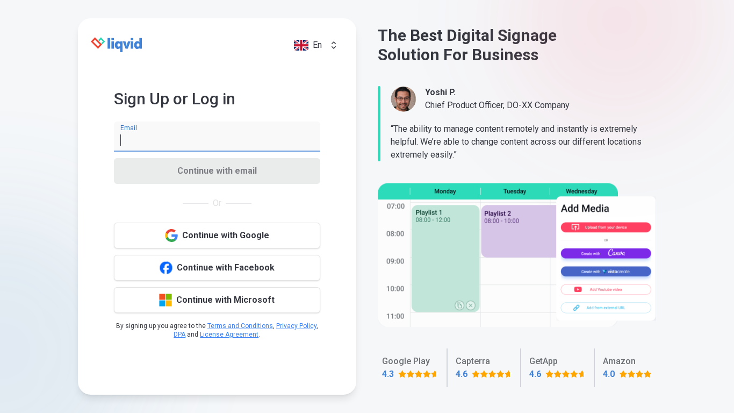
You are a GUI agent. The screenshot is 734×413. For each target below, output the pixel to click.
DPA (179, 334)
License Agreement (229, 334)
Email (128, 128)
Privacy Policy (296, 326)
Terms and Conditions (240, 326)
